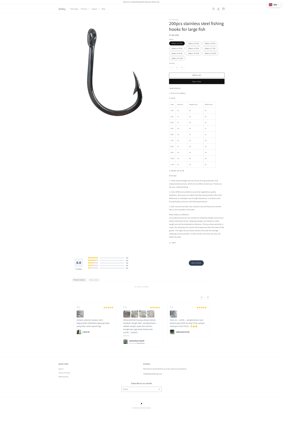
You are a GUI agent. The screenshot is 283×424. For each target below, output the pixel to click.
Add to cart (196, 75)
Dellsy (138, 408)
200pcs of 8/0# (176, 53)
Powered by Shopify (145, 408)
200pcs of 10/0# (210, 53)
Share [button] (174, 243)
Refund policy (63, 377)
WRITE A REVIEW (196, 263)
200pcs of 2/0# (176, 43)
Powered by (137, 343)
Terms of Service (64, 373)
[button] (213, 8)
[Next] (208, 297)
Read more (126, 335)
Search (61, 369)
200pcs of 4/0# (210, 43)
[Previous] (202, 297)
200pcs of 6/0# (193, 48)
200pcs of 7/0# (210, 48)
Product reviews (79, 280)
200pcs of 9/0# (193, 53)
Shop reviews (94, 280)
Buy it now (197, 81)
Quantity (172, 63)
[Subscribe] (159, 389)
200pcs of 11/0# (177, 58)
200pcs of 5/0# (176, 48)
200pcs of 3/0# (193, 43)
